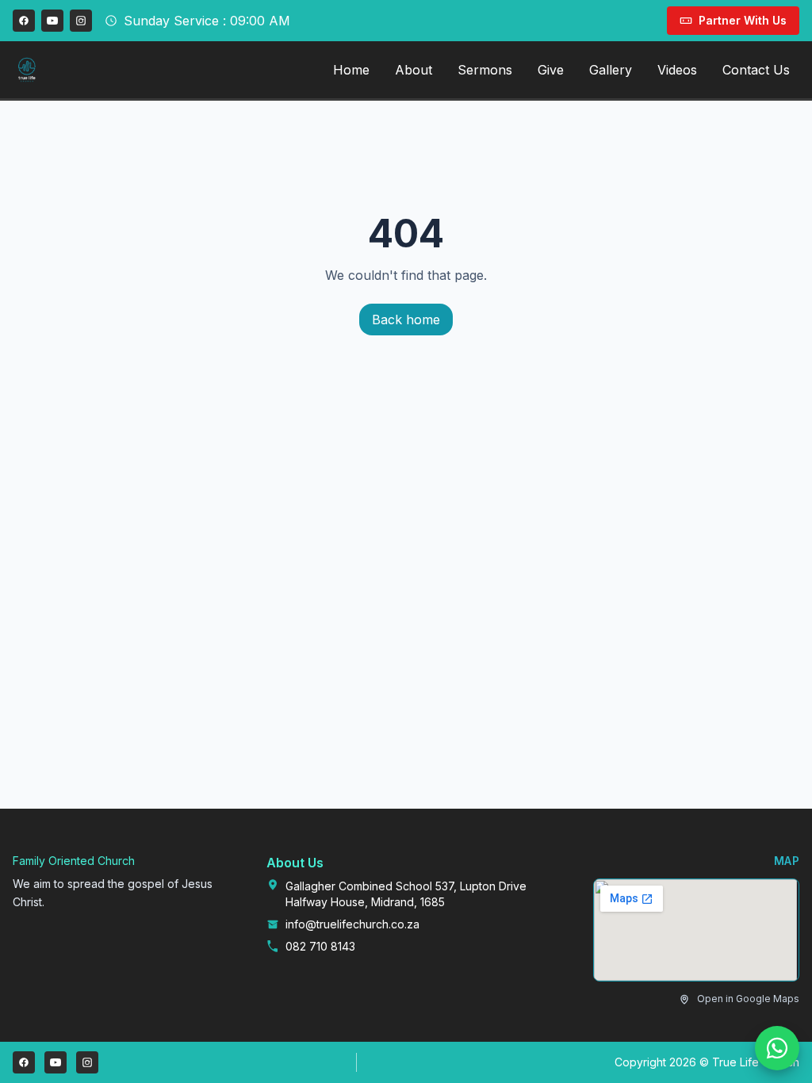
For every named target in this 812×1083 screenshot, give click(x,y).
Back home (406, 319)
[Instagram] (81, 21)
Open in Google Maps (748, 999)
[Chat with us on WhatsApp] (777, 1048)
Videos (677, 70)
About (413, 70)
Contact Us (756, 70)
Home (351, 70)
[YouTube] (52, 21)
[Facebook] (24, 21)
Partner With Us (743, 20)
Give (551, 70)
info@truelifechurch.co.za (352, 924)
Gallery (610, 70)
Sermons (485, 70)
